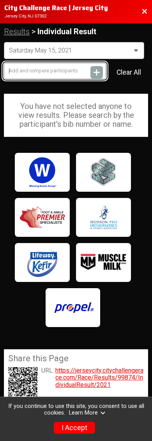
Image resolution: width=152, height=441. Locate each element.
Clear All (129, 72)
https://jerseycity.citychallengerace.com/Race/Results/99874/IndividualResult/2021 (99, 377)
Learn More (83, 413)
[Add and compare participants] (96, 72)
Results (17, 31)
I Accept (74, 428)
